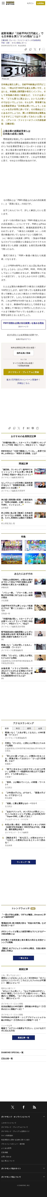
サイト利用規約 (7, 1135)
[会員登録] (40, 3)
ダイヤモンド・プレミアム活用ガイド (15, 1131)
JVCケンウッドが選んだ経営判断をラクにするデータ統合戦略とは (23, 932)
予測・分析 (5, 43)
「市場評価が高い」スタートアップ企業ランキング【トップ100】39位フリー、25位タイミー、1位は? (23, 443)
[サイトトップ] (10, 3)
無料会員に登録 (23, 353)
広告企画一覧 (7, 1058)
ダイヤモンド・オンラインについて (15, 1116)
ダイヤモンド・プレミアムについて (14, 1127)
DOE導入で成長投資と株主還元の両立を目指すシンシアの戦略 (23, 941)
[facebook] (23, 1108)
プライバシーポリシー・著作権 (13, 1144)
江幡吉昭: (21, 40)
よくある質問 (6, 1148)
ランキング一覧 (23, 862)
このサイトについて (8, 1123)
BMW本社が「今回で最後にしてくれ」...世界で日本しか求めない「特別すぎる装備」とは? (23, 452)
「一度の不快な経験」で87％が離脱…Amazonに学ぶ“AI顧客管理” (23, 915)
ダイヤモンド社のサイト (11, 1168)
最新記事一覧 (23, 1037)
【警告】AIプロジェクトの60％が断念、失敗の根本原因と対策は (23, 949)
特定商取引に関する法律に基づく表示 (15, 1139)
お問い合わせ (6, 1156)
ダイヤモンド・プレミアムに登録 (23, 372)
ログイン (30, 3)
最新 (7, 728)
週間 (29, 728)
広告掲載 (4, 1152)
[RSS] (34, 1108)
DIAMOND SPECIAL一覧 (12, 1052)
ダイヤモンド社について (11, 1177)
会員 (40, 728)
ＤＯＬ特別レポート (19, 43)
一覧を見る (23, 958)
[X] (12, 1108)
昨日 (18, 728)
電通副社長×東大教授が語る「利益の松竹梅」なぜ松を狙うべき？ (23, 924)
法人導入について (8, 1161)
